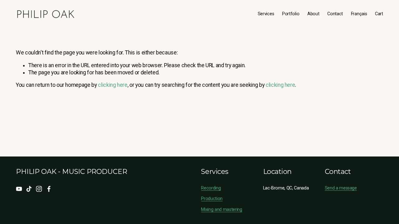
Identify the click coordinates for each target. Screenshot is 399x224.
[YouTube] (19, 189)
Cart (379, 13)
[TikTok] (29, 189)
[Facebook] (49, 189)
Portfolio (290, 13)
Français (359, 13)
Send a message (341, 188)
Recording (211, 188)
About (313, 13)
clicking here (112, 85)
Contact (335, 13)
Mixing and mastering (221, 209)
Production (212, 198)
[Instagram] (39, 189)
